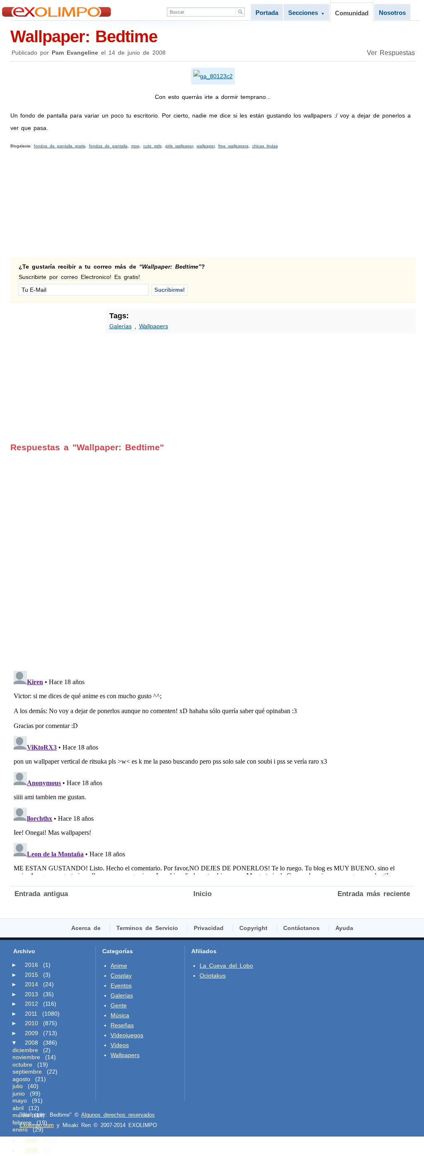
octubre (22, 1064)
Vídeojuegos (127, 1035)
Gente (119, 1005)
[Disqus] (212, 555)
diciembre (25, 1050)
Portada (266, 12)
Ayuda (344, 928)
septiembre (27, 1071)
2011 (31, 1013)
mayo (19, 1100)
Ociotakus (213, 975)
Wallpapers (153, 326)
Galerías (120, 326)
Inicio (202, 894)
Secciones (306, 12)
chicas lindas (265, 146)
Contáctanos (301, 928)
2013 (31, 994)
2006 (31, 1150)
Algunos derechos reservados (118, 1115)
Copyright (253, 928)
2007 (31, 1140)
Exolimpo (56, 12)
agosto (21, 1079)
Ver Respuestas (391, 52)
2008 (31, 1042)
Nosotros (392, 12)
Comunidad (352, 13)
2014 (31, 984)
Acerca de (86, 928)
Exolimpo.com (36, 1125)
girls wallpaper (179, 146)
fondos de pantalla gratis (59, 146)
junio (18, 1093)
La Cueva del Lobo (226, 965)
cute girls (152, 146)
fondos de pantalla (108, 146)
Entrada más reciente (373, 894)
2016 (31, 964)
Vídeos (120, 1045)
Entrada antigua (41, 894)
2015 (31, 974)
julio (17, 1086)
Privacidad (209, 928)
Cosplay (121, 975)
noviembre (26, 1057)
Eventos (121, 985)
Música (120, 1015)
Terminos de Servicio (147, 928)
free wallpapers (233, 146)
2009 (31, 1033)
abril (18, 1108)
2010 (31, 1023)
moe (135, 146)
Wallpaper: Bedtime (83, 36)
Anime (119, 965)
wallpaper (205, 146)
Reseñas (122, 1025)
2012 (31, 1003)
